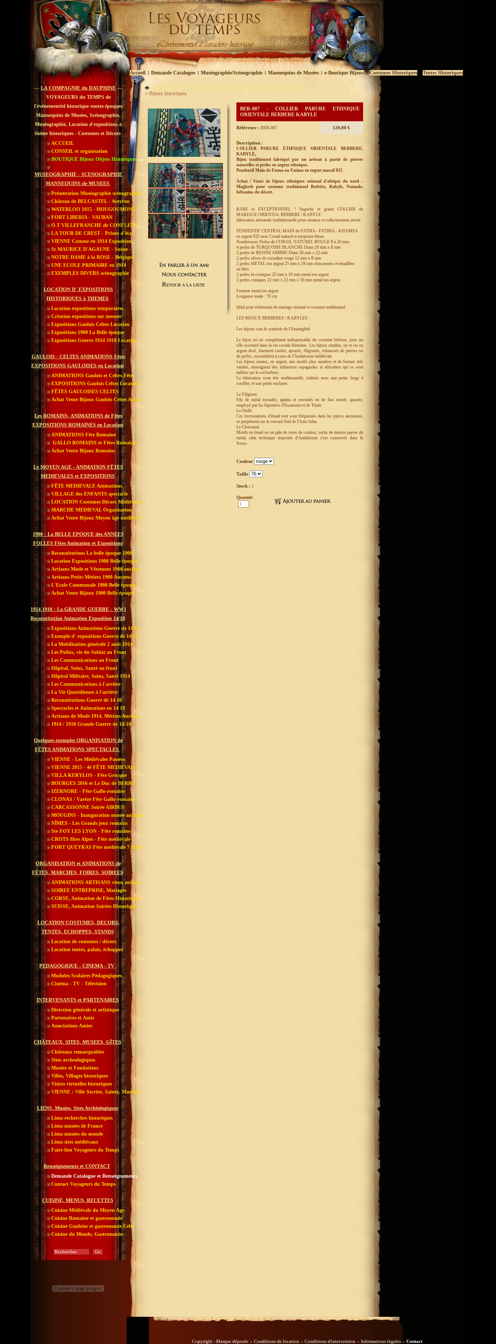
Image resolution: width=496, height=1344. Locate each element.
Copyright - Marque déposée (220, 1341)
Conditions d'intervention (330, 1341)
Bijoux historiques (168, 93)
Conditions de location (276, 1341)
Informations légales (381, 1341)
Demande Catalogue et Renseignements (93, 1176)
